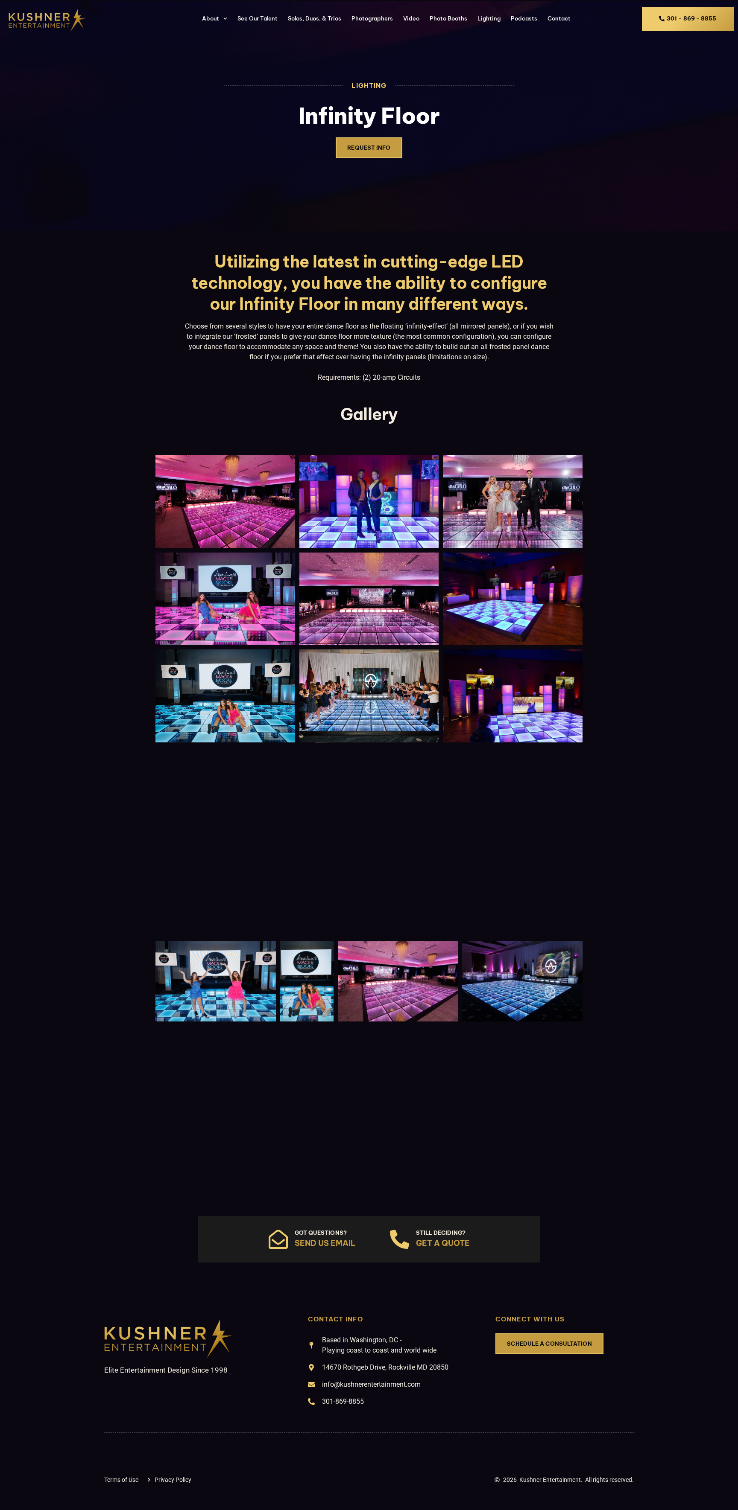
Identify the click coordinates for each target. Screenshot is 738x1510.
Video (411, 18)
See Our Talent (257, 18)
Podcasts (524, 18)
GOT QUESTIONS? (321, 1232)
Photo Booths (448, 18)
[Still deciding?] (399, 1239)
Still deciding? (441, 1232)
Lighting (489, 18)
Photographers (372, 18)
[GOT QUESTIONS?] (278, 1239)
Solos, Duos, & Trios (314, 18)
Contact (559, 18)
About (210, 18)
